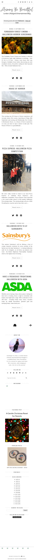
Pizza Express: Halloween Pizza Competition (17, 150)
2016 (16, 496)
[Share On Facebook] (17, 78)
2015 (16, 498)
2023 (17, 483)
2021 (16, 487)
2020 (16, 488)
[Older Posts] (30, 325)
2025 (17, 479)
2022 (16, 485)
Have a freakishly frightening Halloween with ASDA (17, 278)
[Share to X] (13, 78)
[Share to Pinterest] (21, 78)
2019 (16, 490)
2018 (16, 492)
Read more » (17, 70)
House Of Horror (17, 88)
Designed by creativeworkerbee (17, 558)
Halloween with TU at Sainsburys (17, 227)
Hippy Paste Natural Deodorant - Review (17, 467)
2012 (16, 503)
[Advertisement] (20, 523)
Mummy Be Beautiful (15, 556)
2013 (16, 501)
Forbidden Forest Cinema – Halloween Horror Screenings (17, 33)
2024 (17, 481)
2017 (16, 494)
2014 (16, 500)
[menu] (2, 2)
